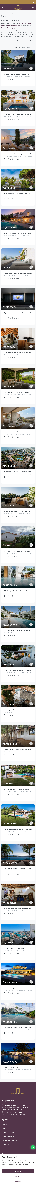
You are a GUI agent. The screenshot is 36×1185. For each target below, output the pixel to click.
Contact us (6, 1148)
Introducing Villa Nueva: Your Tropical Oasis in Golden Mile (18, 630)
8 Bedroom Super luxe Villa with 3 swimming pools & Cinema (18, 988)
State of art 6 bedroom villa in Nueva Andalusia (18, 789)
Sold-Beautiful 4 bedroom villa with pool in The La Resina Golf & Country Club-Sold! (18, 74)
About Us (6, 1144)
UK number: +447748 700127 (13, 1112)
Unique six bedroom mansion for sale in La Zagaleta (18, 233)
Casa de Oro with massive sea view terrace (18, 670)
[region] (18, 1169)
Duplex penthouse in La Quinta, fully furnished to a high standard (18, 511)
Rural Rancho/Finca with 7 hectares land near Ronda (18, 908)
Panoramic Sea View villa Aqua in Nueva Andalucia (18, 114)
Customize (18, 1176)
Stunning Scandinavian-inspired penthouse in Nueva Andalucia (18, 352)
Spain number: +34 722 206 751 (14, 1115)
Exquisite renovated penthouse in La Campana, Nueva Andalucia (18, 273)
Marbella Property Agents (9, 28)
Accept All (18, 1171)
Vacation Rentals (8, 1132)
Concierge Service (9, 1136)
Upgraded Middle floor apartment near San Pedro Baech (18, 472)
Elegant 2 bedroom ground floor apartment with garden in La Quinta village (18, 392)
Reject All (18, 1181)
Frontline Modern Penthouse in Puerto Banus (18, 948)
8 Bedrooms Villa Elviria (12, 1067)
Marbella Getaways (13, 25)
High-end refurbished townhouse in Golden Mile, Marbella (18, 313)
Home (5, 1124)
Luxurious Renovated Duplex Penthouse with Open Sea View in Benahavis (18, 1028)
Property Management (10, 1140)
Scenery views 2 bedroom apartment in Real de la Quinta (18, 432)
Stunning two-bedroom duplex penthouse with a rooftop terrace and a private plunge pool (18, 710)
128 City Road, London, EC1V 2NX (15, 1105)
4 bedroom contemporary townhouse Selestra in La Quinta (18, 154)
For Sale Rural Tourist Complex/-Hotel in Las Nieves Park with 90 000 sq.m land (18, 749)
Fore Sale (6, 1128)
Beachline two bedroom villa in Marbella (17, 551)
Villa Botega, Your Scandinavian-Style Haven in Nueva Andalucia (18, 591)
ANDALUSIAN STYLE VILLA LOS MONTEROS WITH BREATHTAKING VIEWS (18, 869)
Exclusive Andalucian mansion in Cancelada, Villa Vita (18, 829)
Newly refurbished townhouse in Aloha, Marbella (18, 194)
